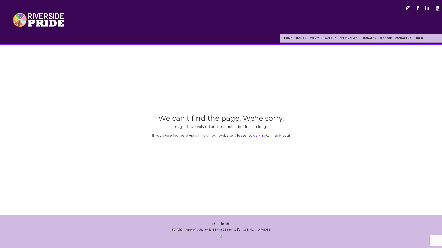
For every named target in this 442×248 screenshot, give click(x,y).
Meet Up (330, 38)
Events (315, 38)
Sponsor (385, 38)
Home (288, 38)
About (300, 38)
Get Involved (348, 38)
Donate (368, 38)
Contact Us (403, 38)
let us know (257, 135)
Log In (419, 38)
